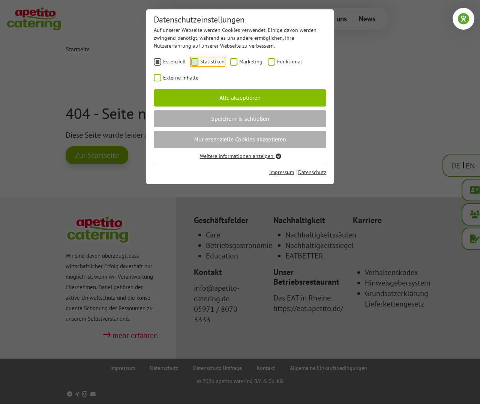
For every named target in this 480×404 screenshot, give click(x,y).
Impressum (281, 172)
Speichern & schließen (240, 118)
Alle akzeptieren (240, 97)
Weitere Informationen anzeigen (237, 156)
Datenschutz (312, 172)
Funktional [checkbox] (289, 61)
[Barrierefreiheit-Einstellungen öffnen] (463, 19)
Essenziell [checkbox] (174, 61)
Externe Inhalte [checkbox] (180, 77)
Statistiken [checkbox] (212, 61)
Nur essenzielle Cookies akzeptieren (240, 139)
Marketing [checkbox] (250, 61)
